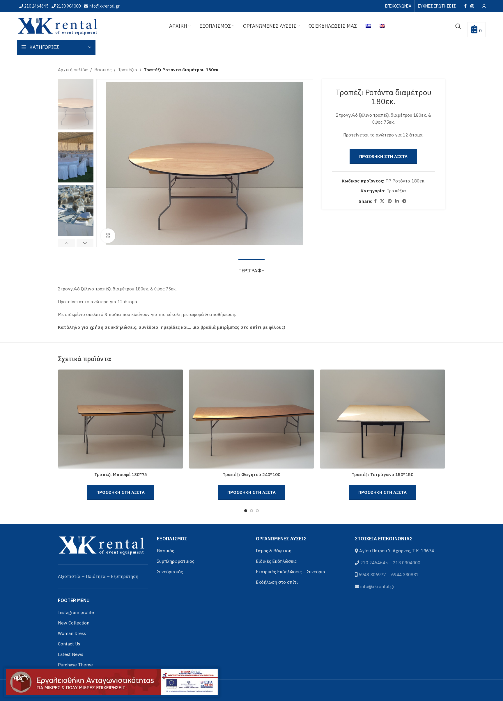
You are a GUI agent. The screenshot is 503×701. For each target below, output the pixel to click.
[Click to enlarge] (108, 235)
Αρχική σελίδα (73, 69)
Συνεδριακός (170, 571)
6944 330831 (405, 574)
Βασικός (102, 69)
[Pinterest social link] (390, 201)
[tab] (251, 268)
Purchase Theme (75, 665)
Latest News (70, 654)
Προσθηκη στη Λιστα (383, 156)
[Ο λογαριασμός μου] (484, 6)
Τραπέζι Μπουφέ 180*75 (120, 474)
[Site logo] (57, 25)
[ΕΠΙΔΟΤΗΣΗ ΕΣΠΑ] (112, 682)
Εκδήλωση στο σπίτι (277, 582)
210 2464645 (35, 6)
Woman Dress (72, 633)
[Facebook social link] (465, 6)
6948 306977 (372, 574)
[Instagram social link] (472, 6)
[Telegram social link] (404, 201)
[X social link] (382, 201)
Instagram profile (76, 612)
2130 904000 (68, 6)
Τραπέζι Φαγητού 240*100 (251, 474)
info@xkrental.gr (104, 6)
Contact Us (69, 644)
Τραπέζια (127, 69)
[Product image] (120, 419)
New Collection (73, 623)
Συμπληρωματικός (175, 561)
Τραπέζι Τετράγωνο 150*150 (382, 474)
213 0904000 (406, 562)
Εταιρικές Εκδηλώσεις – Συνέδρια (290, 571)
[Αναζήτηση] (458, 26)
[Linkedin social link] (397, 201)
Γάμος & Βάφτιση (273, 550)
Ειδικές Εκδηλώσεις (276, 561)
